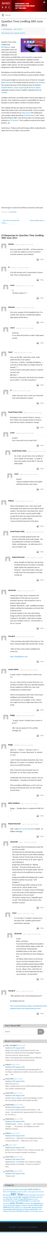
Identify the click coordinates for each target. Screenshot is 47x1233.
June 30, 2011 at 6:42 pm (25, 433)
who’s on (26, 829)
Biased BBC (9, 1199)
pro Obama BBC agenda (28, 1207)
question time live (19, 33)
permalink (13, 212)
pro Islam (15, 1205)
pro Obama (35, 1205)
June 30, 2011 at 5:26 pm (32, 412)
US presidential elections (37, 1211)
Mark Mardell (23, 1201)
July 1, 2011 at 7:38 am (29, 803)
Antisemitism (20, 1192)
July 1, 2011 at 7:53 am (34, 558)
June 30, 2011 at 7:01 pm (36, 451)
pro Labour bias (25, 1205)
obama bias (36, 1201)
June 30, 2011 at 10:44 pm (23, 745)
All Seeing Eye (7, 29)
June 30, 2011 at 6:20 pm (34, 532)
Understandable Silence (37, 220)
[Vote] (38, 259)
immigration (7, 1201)
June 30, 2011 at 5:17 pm (25, 286)
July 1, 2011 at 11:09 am (27, 842)
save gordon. (33, 1209)
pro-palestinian (36, 1203)
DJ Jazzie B (14, 120)
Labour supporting (20, 88)
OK (40, 1032)
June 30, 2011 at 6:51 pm (22, 391)
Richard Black (24, 1209)
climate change (18, 1199)
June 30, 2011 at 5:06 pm (20, 268)
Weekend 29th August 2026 (15, 1048)
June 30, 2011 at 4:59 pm (24, 244)
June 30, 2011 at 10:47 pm (25, 716)
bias (4, 1199)
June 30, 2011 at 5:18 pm (25, 328)
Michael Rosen (29, 115)
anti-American (10, 1189)
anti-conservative (21, 1190)
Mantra (27, 1227)
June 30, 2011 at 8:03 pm (25, 637)
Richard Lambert (35, 88)
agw (4, 1189)
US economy (12, 1211)
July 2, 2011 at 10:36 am (31, 934)
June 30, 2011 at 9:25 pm (28, 670)
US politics (26, 1211)
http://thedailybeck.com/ (19, 657)
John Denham (40, 82)
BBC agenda (6, 1195)
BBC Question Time (7, 33)
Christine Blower (7, 88)
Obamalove (6, 1203)
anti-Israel (33, 1189)
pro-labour (26, 1203)
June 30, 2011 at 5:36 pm (24, 501)
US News (19, 1211)
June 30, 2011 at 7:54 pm (29, 474)
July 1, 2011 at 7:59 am (30, 824)
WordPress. (34, 1227)
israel (16, 1201)
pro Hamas (8, 1205)
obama (30, 1201)
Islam (12, 1201)
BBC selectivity (37, 1197)
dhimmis (26, 1199)
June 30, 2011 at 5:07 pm (25, 307)
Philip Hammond (7, 82)
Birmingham (5, 47)
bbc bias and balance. (30, 1195)
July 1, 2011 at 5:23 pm (24, 991)
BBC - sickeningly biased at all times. (34, 1192)
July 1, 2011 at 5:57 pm (26, 913)
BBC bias (17, 1194)
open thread (16, 1203)
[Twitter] (44, 2)
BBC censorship (13, 1197)
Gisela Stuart (25, 113)
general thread (34, 1199)
